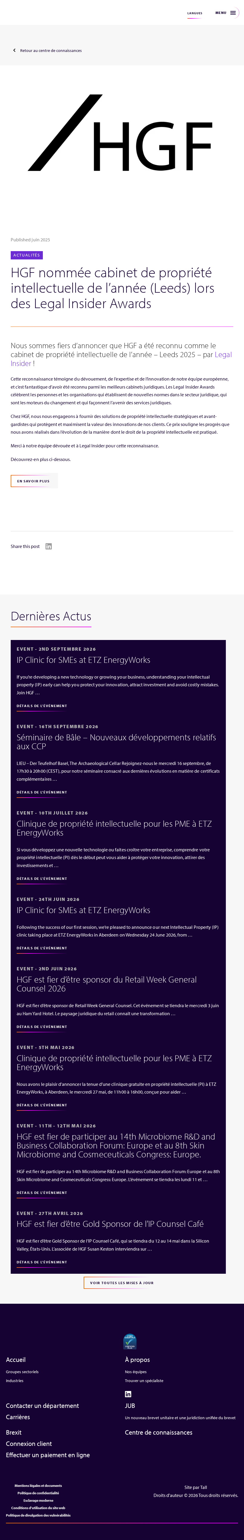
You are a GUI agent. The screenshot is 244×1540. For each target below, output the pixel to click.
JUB (130, 1405)
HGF (24, 12)
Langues (194, 13)
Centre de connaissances (159, 1432)
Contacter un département (42, 1405)
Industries (15, 1380)
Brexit (13, 1432)
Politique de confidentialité (38, 1493)
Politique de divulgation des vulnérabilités (38, 1515)
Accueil (16, 1359)
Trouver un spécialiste (144, 1380)
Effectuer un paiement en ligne (48, 1455)
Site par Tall (195, 1487)
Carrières (18, 1417)
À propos (137, 1359)
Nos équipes (136, 1371)
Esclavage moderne (38, 1500)
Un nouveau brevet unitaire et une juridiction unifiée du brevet (180, 1417)
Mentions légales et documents (38, 1485)
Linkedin (49, 546)
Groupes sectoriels (22, 1371)
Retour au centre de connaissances (51, 50)
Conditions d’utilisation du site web (38, 1508)
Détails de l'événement (42, 706)
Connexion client (29, 1443)
